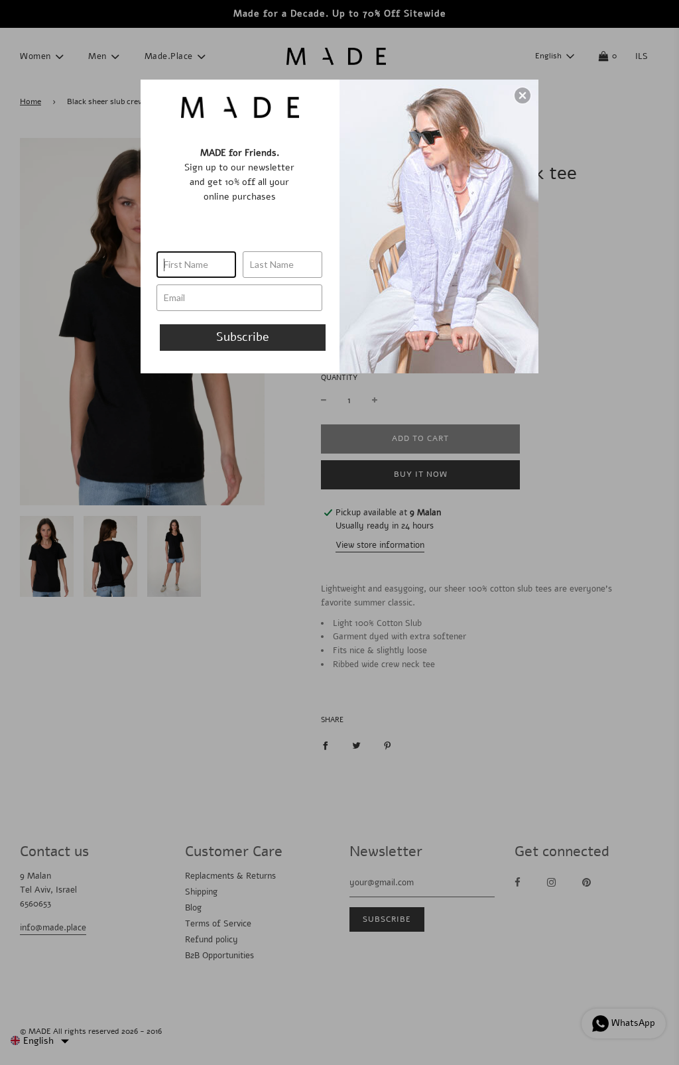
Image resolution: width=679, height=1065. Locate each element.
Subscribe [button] (242, 337)
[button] (522, 95)
